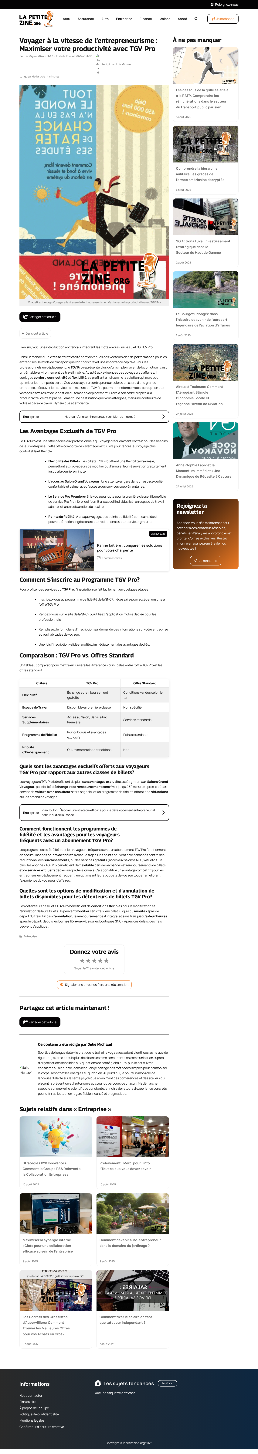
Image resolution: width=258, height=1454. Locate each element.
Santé (182, 19)
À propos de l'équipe (34, 1408)
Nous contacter (30, 1395)
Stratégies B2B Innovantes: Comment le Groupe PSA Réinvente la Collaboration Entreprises (52, 1169)
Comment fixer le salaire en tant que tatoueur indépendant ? (126, 1320)
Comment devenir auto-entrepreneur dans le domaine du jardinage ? (130, 1242)
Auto (105, 19)
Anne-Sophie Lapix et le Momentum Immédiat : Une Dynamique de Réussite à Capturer (204, 471)
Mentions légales (32, 1420)
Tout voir (167, 1383)
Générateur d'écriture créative (41, 1426)
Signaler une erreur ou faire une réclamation (96, 984)
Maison (164, 19)
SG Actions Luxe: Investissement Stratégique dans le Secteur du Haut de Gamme (203, 247)
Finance (146, 19)
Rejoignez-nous (227, 4)
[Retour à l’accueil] (36, 18)
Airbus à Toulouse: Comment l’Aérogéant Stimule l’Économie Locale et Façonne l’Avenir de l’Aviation (199, 395)
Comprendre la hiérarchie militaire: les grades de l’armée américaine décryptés (200, 174)
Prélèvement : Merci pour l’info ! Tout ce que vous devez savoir (125, 1166)
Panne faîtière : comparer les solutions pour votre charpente (129, 548)
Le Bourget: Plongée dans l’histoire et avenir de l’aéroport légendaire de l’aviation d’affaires (203, 320)
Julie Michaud (100, 1044)
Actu (66, 19)
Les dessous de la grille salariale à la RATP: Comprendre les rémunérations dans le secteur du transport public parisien (202, 98)
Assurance (86, 19)
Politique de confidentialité (39, 1414)
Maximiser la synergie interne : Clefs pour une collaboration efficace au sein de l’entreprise (48, 1245)
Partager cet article (42, 317)
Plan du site (27, 1402)
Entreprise (124, 19)
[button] (196, 19)
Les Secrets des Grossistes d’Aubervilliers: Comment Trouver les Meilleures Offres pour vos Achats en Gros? (46, 1325)
